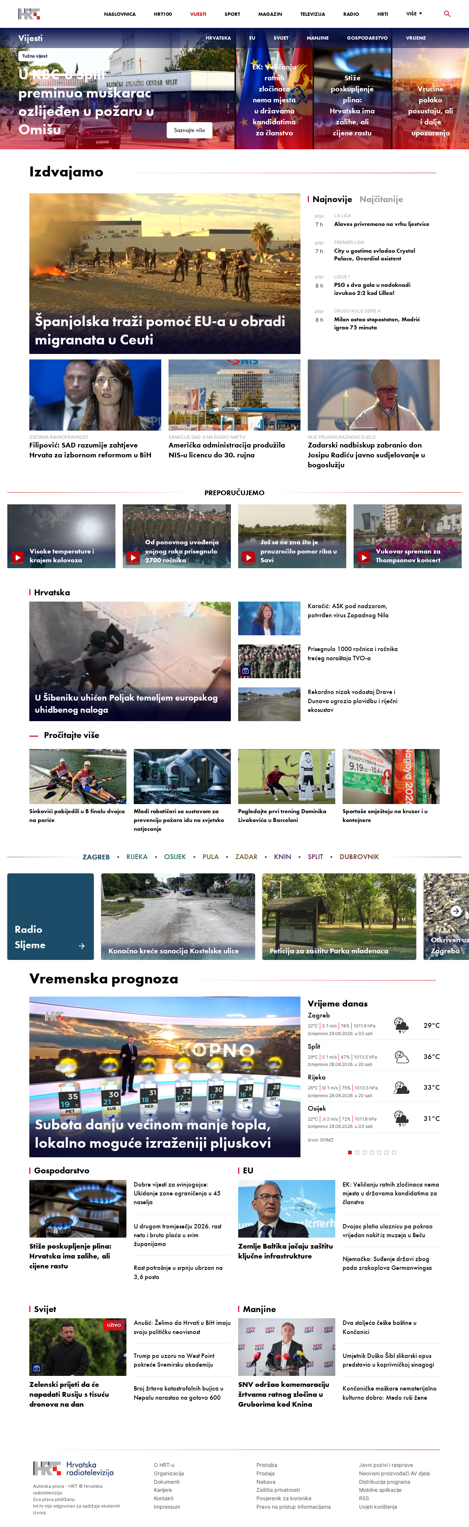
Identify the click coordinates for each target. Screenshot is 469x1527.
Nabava (266, 1482)
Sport (232, 14)
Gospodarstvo (367, 37)
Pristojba (266, 1465)
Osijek (175, 856)
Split (315, 856)
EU (252, 37)
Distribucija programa (384, 1482)
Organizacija (169, 1473)
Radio (351, 14)
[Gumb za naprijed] (436, 1151)
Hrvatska (218, 37)
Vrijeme (416, 37)
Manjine (318, 37)
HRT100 (163, 14)
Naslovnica (120, 14)
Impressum (167, 1507)
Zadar (246, 856)
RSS (364, 1498)
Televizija (312, 14)
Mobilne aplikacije (380, 1490)
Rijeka (137, 856)
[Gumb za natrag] (311, 1151)
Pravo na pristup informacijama (293, 1507)
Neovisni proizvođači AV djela (394, 1473)
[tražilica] (447, 14)
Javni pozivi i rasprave (386, 1465)
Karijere (163, 1490)
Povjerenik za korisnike (283, 1498)
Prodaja (265, 1473)
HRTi (382, 14)
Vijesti (198, 14)
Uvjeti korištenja (378, 1507)
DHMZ (327, 1140)
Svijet (281, 37)
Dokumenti (167, 1482)
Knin (282, 856)
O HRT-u (164, 1465)
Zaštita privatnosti (278, 1490)
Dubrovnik (359, 856)
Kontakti (163, 1498)
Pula (211, 856)
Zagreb (96, 856)
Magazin (270, 14)
